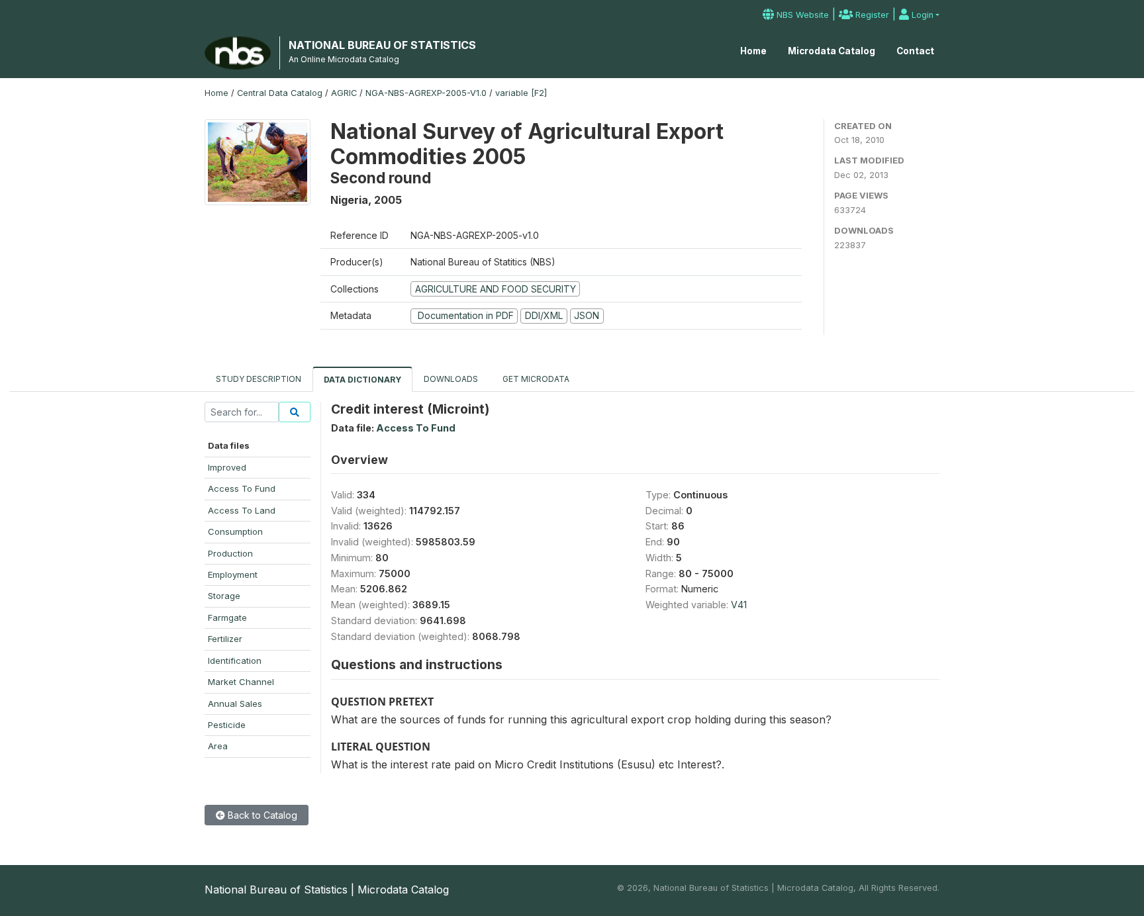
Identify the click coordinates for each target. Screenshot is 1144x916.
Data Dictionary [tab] (362, 380)
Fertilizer (225, 638)
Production (230, 553)
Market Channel (241, 681)
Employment (233, 574)
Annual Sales (235, 703)
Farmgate (227, 617)
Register (871, 15)
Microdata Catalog (831, 51)
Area (218, 746)
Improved (227, 467)
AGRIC (344, 93)
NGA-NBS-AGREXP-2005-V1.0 (426, 93)
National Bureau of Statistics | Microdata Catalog (327, 889)
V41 (739, 604)
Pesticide (227, 724)
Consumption (235, 531)
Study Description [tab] (258, 379)
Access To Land (241, 510)
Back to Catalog (261, 815)
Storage (224, 595)
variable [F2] (521, 93)
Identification (235, 660)
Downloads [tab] (451, 379)
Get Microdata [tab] (535, 379)
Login (921, 15)
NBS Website (801, 15)
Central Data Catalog (279, 93)
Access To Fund (241, 488)
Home (753, 51)
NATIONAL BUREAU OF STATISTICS (382, 45)
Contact (915, 51)
